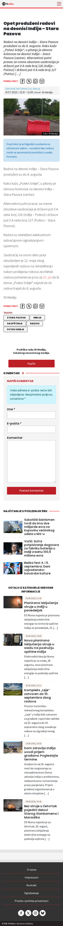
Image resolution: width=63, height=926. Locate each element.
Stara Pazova (16, 317)
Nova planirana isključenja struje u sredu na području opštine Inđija (39, 646)
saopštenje (14, 323)
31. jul (47, 277)
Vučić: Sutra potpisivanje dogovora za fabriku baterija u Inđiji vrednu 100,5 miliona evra (41, 548)
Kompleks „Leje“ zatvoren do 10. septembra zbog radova (37, 695)
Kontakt (31, 885)
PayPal (31, 363)
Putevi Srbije (15, 329)
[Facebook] (21, 913)
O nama (31, 869)
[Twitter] (28, 913)
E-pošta (14, 423)
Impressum (31, 877)
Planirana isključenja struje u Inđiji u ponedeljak (41, 606)
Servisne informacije (18, 88)
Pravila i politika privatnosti (31, 901)
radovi (34, 323)
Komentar (15, 438)
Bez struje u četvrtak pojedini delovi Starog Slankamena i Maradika (41, 812)
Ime (11, 409)
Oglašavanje (31, 893)
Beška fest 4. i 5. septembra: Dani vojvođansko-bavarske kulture (37, 568)
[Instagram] (35, 913)
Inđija (36, 88)
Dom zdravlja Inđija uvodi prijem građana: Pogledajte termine (41, 754)
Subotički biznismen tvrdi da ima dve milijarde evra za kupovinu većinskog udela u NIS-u (39, 527)
